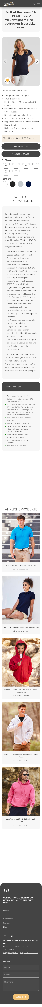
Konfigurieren (21, 146)
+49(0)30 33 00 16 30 (29, 953)
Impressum (7, 923)
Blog (5, 927)
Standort (6, 910)
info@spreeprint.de (10, 953)
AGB (5, 915)
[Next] (37, 61)
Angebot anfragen (21, 154)
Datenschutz (8, 919)
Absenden (21, 997)
